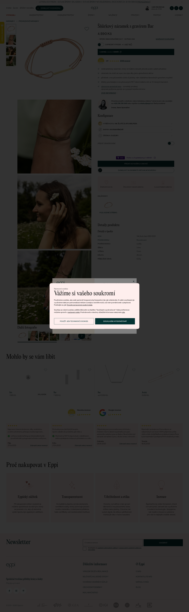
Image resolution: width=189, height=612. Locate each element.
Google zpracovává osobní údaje (79, 305)
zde (123, 312)
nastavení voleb (74, 312)
